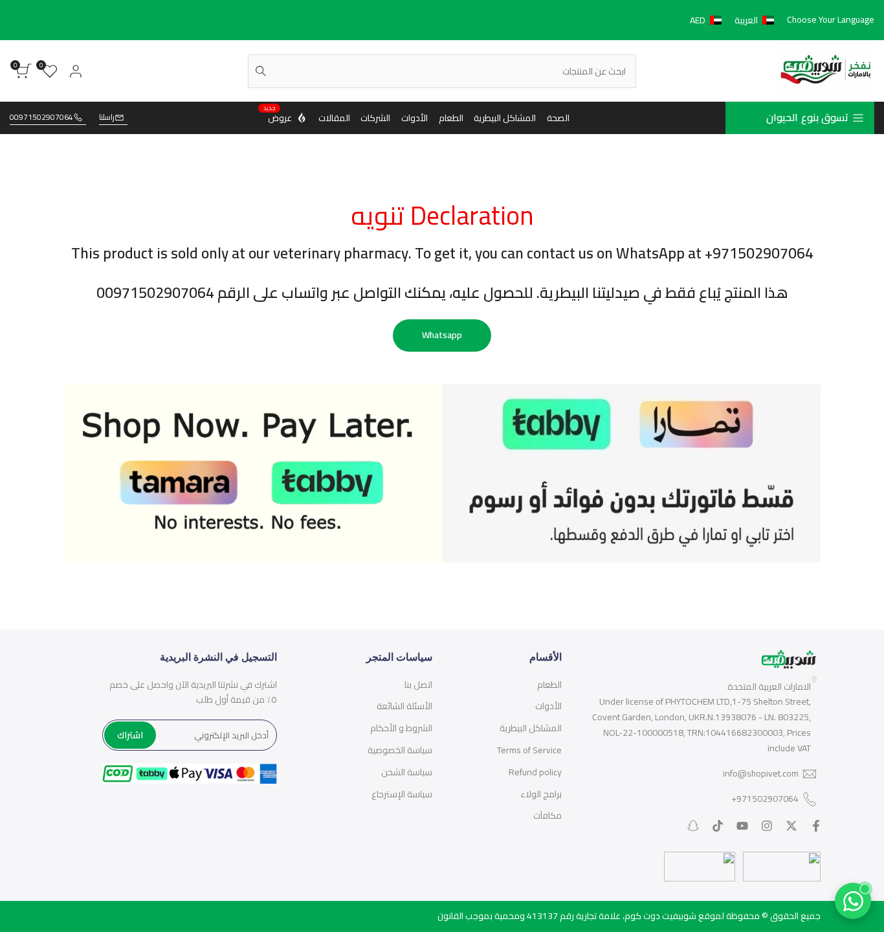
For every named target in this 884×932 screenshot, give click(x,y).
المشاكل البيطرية (531, 728)
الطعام (549, 684)
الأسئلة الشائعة (404, 706)
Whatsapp (442, 334)
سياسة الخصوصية (400, 750)
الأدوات (548, 706)
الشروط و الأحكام (401, 728)
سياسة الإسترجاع (401, 794)
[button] (734, 20)
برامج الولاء (541, 794)
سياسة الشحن (406, 772)
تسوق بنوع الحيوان (807, 117)
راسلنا (107, 117)
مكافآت (547, 815)
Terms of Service (529, 750)
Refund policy (535, 772)
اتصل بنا (418, 684)
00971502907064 (41, 117)
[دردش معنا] (853, 901)
